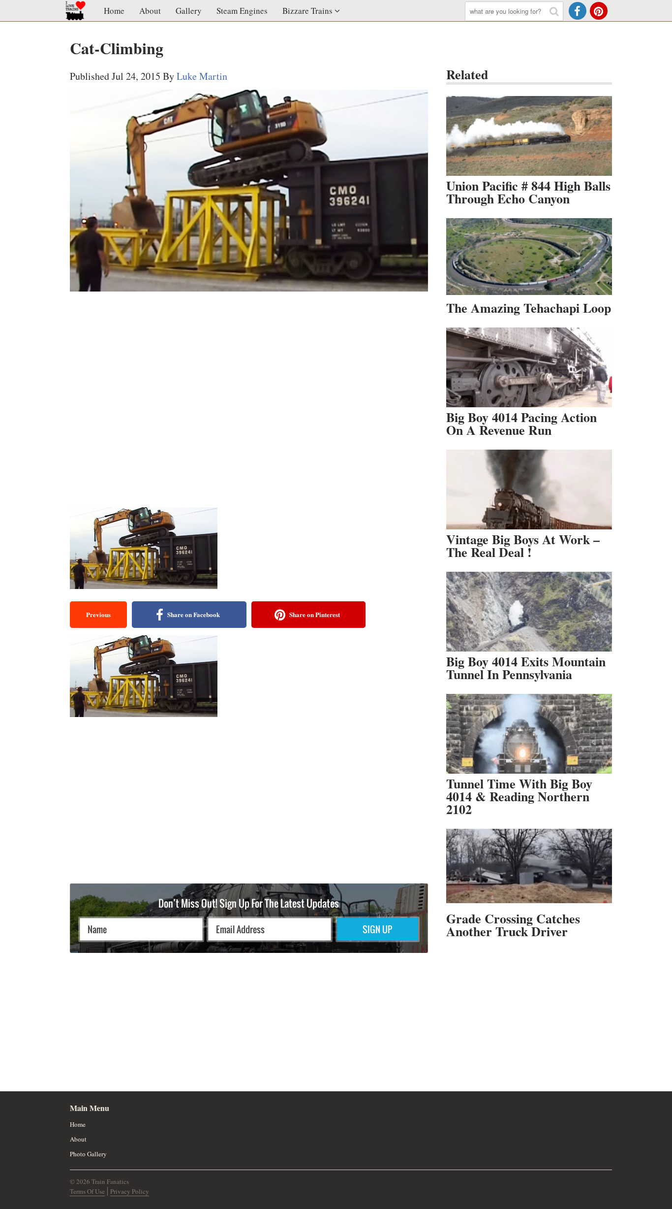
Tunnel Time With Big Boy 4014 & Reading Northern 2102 (519, 796)
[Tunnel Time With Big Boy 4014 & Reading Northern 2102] (529, 734)
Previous (98, 614)
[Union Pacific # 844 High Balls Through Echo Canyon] (529, 136)
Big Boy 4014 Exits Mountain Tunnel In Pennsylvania (526, 668)
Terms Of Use (87, 1191)
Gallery (189, 10)
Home (114, 10)
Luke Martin (202, 76)
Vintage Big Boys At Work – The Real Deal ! (523, 545)
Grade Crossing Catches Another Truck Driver (513, 925)
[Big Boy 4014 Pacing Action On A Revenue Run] (529, 367)
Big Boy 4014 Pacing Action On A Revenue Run (521, 423)
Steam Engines (242, 10)
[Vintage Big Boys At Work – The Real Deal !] (529, 489)
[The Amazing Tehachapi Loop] (529, 258)
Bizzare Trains (307, 10)
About (150, 10)
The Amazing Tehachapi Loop (528, 307)
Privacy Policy (129, 1191)
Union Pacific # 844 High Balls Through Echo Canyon (528, 192)
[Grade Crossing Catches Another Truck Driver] (529, 869)
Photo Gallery (88, 1153)
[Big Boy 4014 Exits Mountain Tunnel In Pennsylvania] (529, 612)
